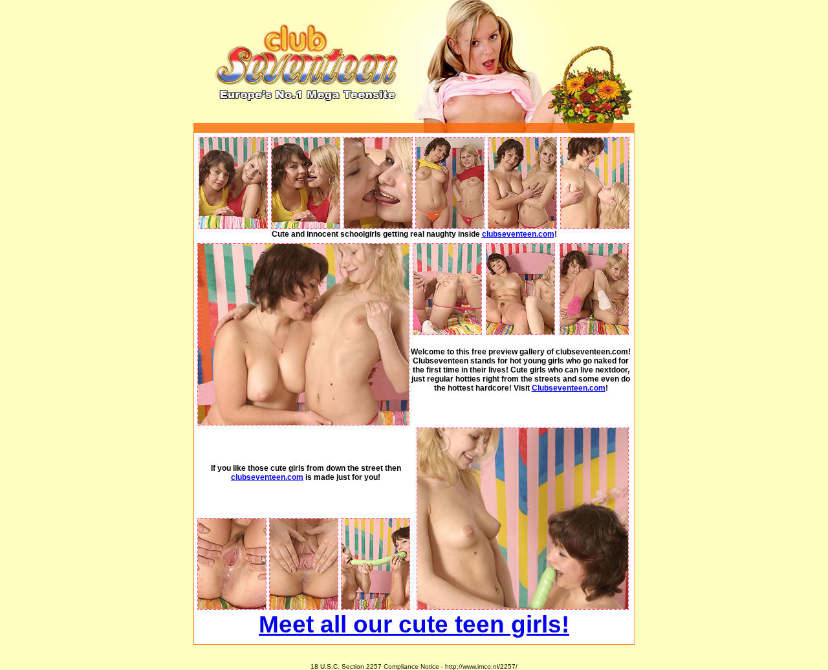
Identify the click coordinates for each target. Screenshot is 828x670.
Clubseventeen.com (568, 388)
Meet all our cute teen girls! (414, 624)
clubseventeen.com (518, 234)
